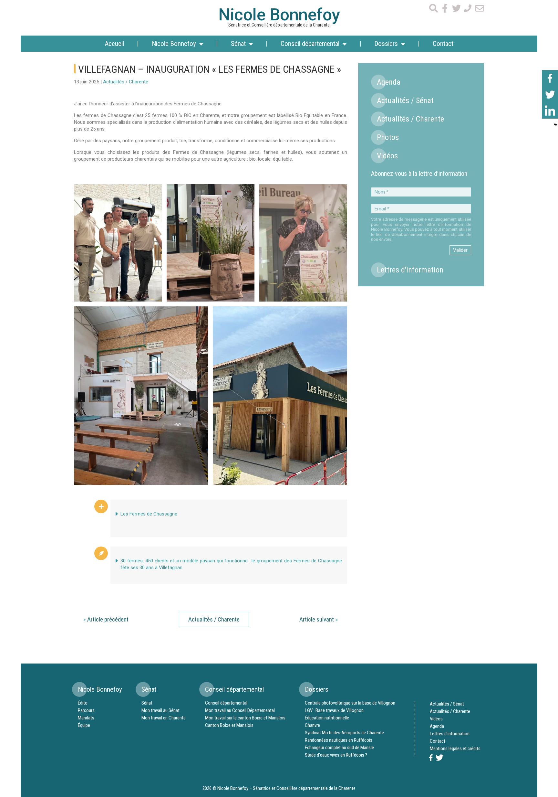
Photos (388, 137)
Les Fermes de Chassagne (148, 514)
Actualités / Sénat (405, 100)
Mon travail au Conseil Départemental (240, 710)
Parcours (86, 710)
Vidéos (387, 155)
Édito (83, 703)
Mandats (86, 718)
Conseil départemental (226, 703)
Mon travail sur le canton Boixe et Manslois (245, 718)
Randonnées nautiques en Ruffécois (338, 740)
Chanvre (312, 725)
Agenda (388, 82)
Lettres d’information (450, 734)
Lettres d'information (410, 269)
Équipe (84, 725)
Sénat (146, 703)
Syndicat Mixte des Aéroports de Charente (344, 733)
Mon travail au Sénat (160, 710)
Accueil (114, 44)
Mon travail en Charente (163, 718)
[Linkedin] (550, 110)
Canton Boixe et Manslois (229, 725)
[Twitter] (550, 94)
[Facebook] (550, 78)
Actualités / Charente (125, 82)
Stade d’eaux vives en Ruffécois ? (336, 755)
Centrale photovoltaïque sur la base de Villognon (350, 703)
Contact (443, 44)
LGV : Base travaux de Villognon (334, 710)
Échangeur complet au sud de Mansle (339, 747)
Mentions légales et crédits (455, 748)
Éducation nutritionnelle (327, 718)
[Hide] (555, 124)
